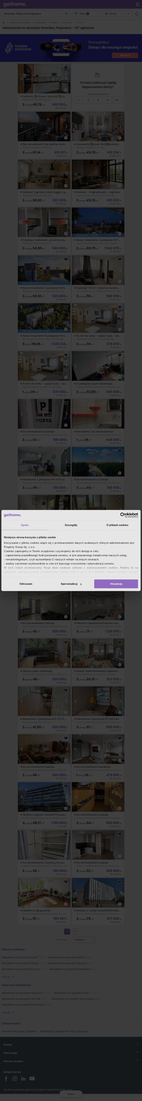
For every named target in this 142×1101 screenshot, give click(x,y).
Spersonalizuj (69, 583)
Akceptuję (116, 583)
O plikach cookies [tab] (117, 525)
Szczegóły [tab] (71, 525)
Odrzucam (26, 583)
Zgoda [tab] (25, 525)
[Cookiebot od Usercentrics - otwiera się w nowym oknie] (123, 515)
